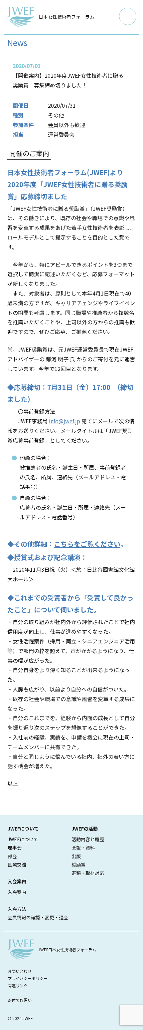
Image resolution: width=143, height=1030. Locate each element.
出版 (76, 856)
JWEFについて (23, 839)
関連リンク (18, 985)
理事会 (15, 847)
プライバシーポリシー (28, 978)
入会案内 (17, 892)
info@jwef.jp (64, 421)
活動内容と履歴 (88, 839)
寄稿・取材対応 (88, 873)
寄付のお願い (20, 1000)
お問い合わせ (20, 971)
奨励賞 (78, 864)
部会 (12, 856)
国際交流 (17, 864)
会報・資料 (83, 847)
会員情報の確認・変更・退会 (38, 917)
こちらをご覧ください (87, 544)
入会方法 (17, 909)
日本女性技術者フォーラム (66, 16)
